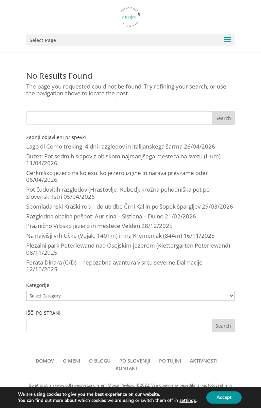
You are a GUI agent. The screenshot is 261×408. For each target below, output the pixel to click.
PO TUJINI (170, 360)
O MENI (71, 360)
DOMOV (45, 360)
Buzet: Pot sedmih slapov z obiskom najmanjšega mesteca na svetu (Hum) (123, 156)
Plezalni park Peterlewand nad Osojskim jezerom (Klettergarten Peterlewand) (128, 245)
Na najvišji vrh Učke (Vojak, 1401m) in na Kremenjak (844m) (104, 235)
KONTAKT (127, 368)
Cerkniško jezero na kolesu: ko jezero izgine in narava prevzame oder (117, 173)
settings (187, 400)
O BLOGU (99, 360)
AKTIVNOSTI (204, 360)
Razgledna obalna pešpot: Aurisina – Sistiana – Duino (94, 216)
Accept (223, 397)
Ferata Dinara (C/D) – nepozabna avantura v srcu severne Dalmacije (114, 262)
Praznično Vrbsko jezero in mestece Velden (83, 226)
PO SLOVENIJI (134, 360)
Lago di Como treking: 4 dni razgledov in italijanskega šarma (104, 146)
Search (223, 118)
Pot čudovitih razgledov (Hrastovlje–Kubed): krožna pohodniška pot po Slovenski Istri (118, 193)
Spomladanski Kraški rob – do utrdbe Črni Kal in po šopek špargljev (113, 206)
